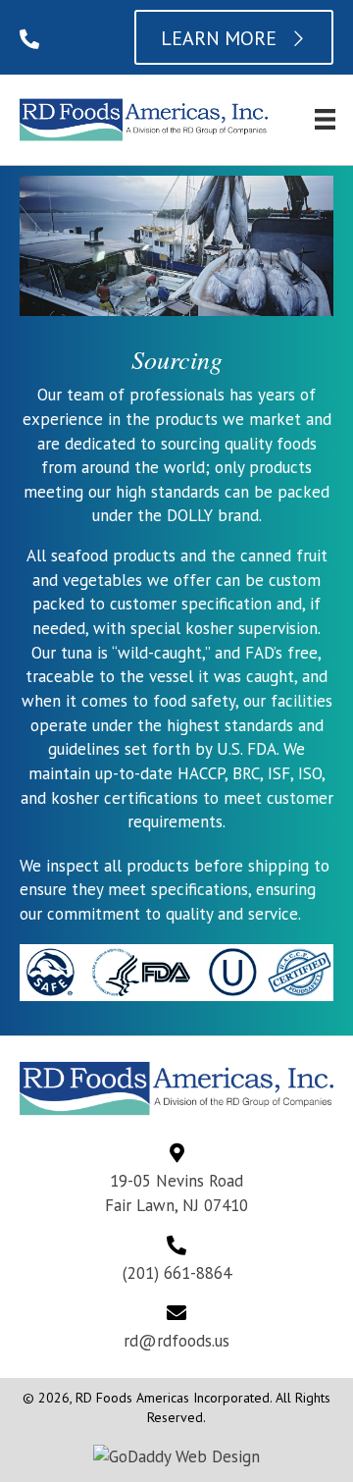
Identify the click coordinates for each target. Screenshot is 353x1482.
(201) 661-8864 (177, 1273)
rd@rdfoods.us (176, 1340)
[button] (29, 39)
